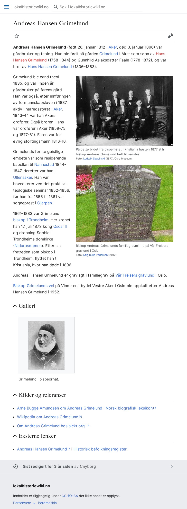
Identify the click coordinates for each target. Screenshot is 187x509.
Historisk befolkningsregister (100, 449)
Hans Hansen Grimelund (50, 66)
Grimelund (108, 53)
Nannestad (44, 164)
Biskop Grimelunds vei (33, 285)
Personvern (22, 503)
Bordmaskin (47, 503)
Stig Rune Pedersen (95, 255)
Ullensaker (22, 177)
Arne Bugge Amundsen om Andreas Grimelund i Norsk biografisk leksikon (85, 408)
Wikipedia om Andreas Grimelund (47, 416)
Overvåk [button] (18, 38)
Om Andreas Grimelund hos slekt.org (51, 425)
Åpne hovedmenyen (8, 9)
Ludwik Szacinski (94, 158)
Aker (113, 47)
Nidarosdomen (28, 245)
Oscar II (60, 226)
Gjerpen (44, 202)
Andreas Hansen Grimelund (42, 449)
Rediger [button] (172, 38)
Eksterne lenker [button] (37, 435)
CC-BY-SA (70, 496)
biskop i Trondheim (30, 219)
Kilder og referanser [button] (42, 395)
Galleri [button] (27, 305)
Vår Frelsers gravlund (134, 275)
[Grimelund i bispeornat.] (46, 345)
